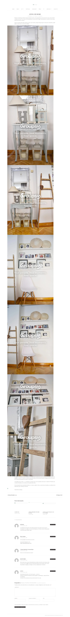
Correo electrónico (32, 598)
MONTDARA (23, 559)
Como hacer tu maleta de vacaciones (48, 513)
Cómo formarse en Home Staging (34, 513)
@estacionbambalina (50, 615)
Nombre (16, 598)
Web (43, 598)
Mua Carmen (23, 536)
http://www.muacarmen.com (25, 543)
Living (36, 16)
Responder (53, 524)
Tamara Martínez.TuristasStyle (26, 549)
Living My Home (35, 14)
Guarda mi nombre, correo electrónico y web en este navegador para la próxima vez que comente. (31, 604)
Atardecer (17, 512)
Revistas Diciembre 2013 (12, 495)
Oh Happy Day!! (59, 495)
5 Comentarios (40, 16)
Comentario (17, 587)
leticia (21, 571)
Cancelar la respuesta (41, 582)
